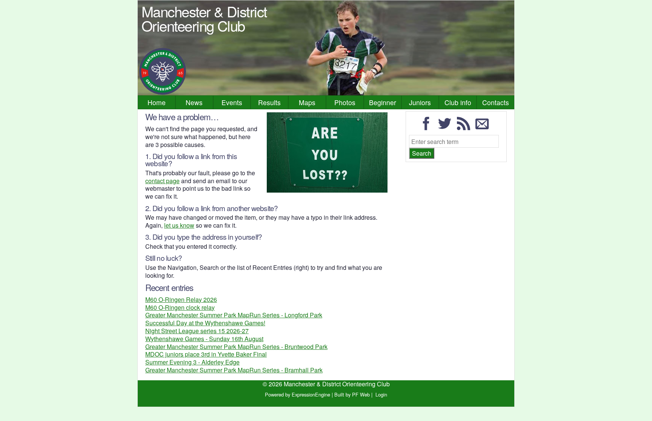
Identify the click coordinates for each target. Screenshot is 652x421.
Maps (307, 102)
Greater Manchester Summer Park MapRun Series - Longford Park (233, 315)
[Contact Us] (484, 126)
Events (231, 102)
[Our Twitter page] (446, 126)
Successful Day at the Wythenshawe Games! (205, 322)
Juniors (420, 102)
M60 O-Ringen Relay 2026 (181, 299)
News (194, 102)
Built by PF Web (352, 394)
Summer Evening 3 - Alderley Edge (192, 362)
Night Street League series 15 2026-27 (197, 330)
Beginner (382, 102)
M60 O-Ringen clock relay (180, 307)
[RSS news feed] (465, 126)
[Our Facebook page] (428, 126)
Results (269, 102)
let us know (179, 225)
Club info (457, 102)
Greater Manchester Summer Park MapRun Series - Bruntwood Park (236, 346)
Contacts (495, 102)
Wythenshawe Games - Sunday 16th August (204, 338)
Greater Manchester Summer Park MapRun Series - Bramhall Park (234, 370)
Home (157, 102)
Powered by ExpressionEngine (297, 394)
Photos (344, 102)
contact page (162, 180)
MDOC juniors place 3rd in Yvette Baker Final (206, 354)
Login (381, 394)
